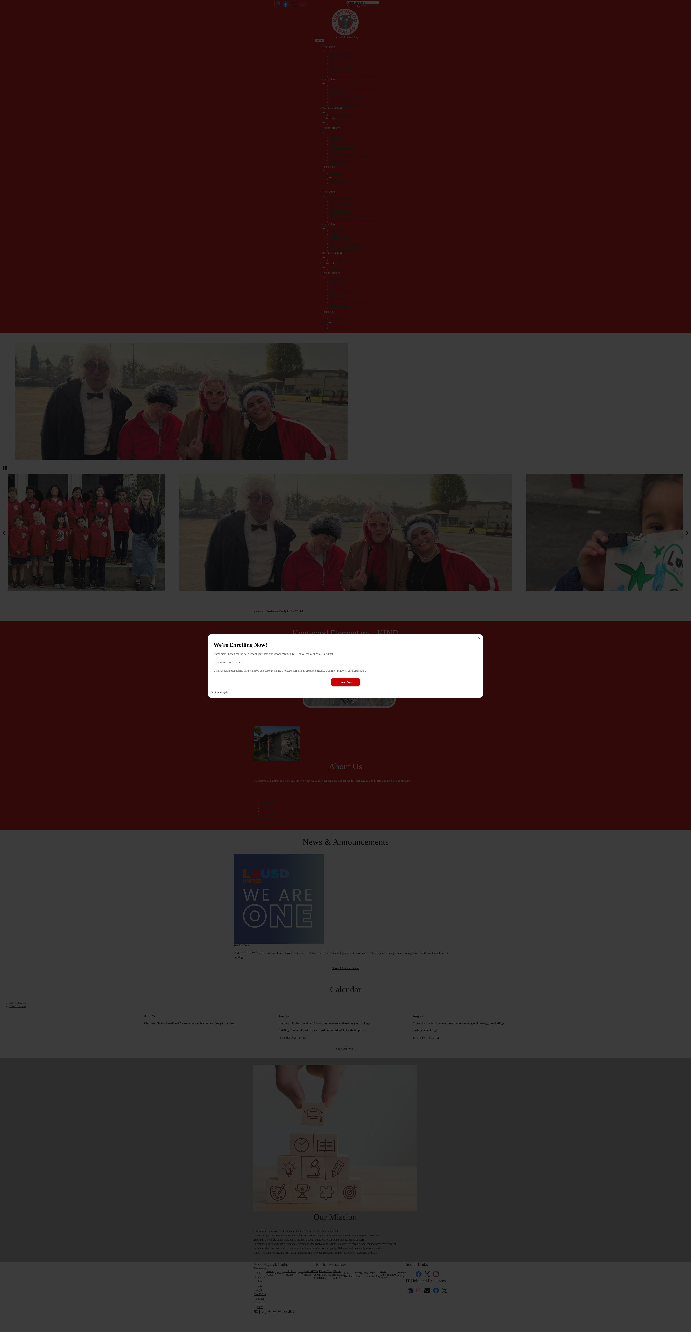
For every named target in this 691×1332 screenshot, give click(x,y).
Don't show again (219, 692)
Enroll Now (345, 682)
